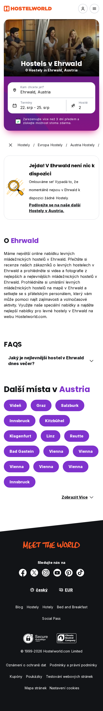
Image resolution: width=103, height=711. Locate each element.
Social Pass (51, 618)
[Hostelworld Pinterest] (69, 572)
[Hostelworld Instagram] (46, 572)
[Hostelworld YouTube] (57, 572)
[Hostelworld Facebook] (23, 572)
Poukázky (34, 676)
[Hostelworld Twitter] (34, 572)
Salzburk (70, 405)
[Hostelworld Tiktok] (80, 572)
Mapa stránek (36, 688)
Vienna (56, 451)
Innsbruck (20, 420)
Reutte (76, 436)
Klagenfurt (20, 436)
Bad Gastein (22, 451)
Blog (19, 607)
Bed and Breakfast (72, 607)
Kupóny (16, 676)
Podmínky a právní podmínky (73, 665)
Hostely (33, 607)
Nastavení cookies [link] (65, 688)
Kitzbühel (54, 420)
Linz (50, 436)
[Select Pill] (83, 8)
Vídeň (15, 405)
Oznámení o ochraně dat (26, 665)
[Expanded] (10, 145)
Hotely (48, 607)
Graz (41, 405)
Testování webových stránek (69, 676)
